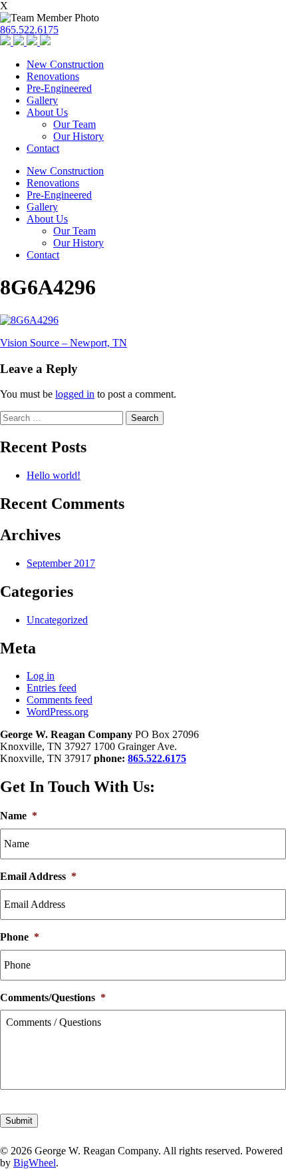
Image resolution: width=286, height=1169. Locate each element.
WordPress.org (57, 711)
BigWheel (34, 1162)
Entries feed (51, 687)
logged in (74, 394)
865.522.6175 (29, 29)
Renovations (53, 76)
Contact (43, 148)
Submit (19, 1121)
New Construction (65, 64)
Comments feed (59, 699)
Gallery (42, 100)
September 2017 (61, 563)
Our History (78, 136)
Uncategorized (57, 619)
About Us (47, 112)
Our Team (74, 124)
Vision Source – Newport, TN (63, 342)
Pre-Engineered (59, 88)
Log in (41, 675)
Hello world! (53, 475)
